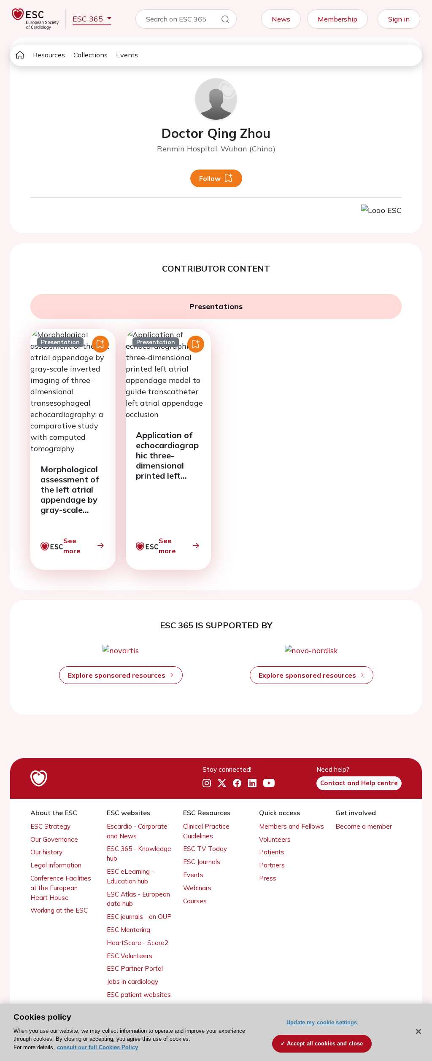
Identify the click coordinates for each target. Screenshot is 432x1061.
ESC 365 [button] (89, 19)
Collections (90, 55)
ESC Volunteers (129, 956)
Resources (49, 55)
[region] (216, 1032)
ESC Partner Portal (135, 968)
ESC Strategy (50, 826)
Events (127, 55)
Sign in (399, 19)
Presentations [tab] (216, 306)
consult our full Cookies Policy (97, 1047)
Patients (271, 852)
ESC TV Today (205, 849)
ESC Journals (201, 862)
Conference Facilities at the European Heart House (60, 888)
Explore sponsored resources (117, 675)
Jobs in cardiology (132, 982)
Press (267, 878)
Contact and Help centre (359, 783)
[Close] (418, 1031)
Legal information (55, 865)
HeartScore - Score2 (137, 943)
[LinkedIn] (252, 783)
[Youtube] (269, 783)
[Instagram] (206, 783)
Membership (337, 19)
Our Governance (54, 839)
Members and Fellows (291, 826)
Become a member (363, 826)
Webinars (197, 888)
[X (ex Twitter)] (222, 783)
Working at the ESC (59, 910)
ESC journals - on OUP (139, 917)
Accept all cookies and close (325, 1043)
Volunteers (275, 839)
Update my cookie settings (321, 1022)
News (281, 19)
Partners (272, 865)
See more (72, 545)
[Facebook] (237, 783)
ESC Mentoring (128, 930)
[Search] (225, 20)
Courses (195, 901)
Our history (46, 852)
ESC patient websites (139, 995)
